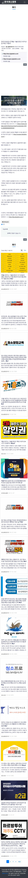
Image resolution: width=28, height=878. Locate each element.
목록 (25, 64)
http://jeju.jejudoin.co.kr (16, 217)
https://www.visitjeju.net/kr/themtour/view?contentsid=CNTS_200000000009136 (14, 126)
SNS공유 (6, 222)
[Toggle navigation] (24, 2)
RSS (25, 250)
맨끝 (19, 861)
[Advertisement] (14, 26)
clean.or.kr (5, 873)
